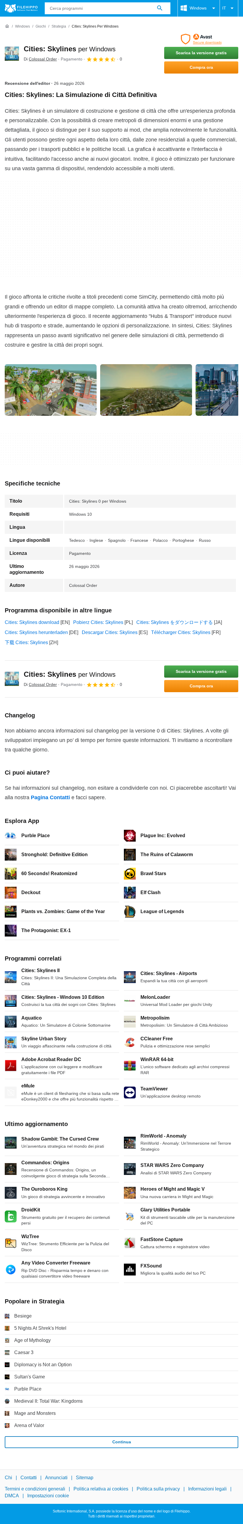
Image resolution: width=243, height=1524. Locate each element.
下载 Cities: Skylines (26, 642)
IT (224, 8)
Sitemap (84, 1477)
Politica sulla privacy (158, 1489)
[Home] (7, 26)
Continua (121, 1441)
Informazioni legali (207, 1489)
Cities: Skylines (70, 49)
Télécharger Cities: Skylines (180, 632)
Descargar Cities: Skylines (110, 632)
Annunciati (56, 1477)
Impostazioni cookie (48, 1495)
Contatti (28, 1477)
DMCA (12, 1495)
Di (40, 59)
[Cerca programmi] (160, 8)
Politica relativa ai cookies (100, 1489)
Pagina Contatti (50, 797)
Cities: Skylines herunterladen (36, 632)
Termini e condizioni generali (35, 1489)
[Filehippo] (21, 8)
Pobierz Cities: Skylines (98, 622)
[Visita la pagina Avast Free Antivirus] (201, 39)
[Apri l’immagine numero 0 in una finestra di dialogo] (51, 390)
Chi (8, 1477)
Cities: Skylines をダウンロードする (174, 622)
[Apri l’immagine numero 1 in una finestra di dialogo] (146, 390)
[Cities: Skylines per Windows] (12, 54)
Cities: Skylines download (32, 622)
